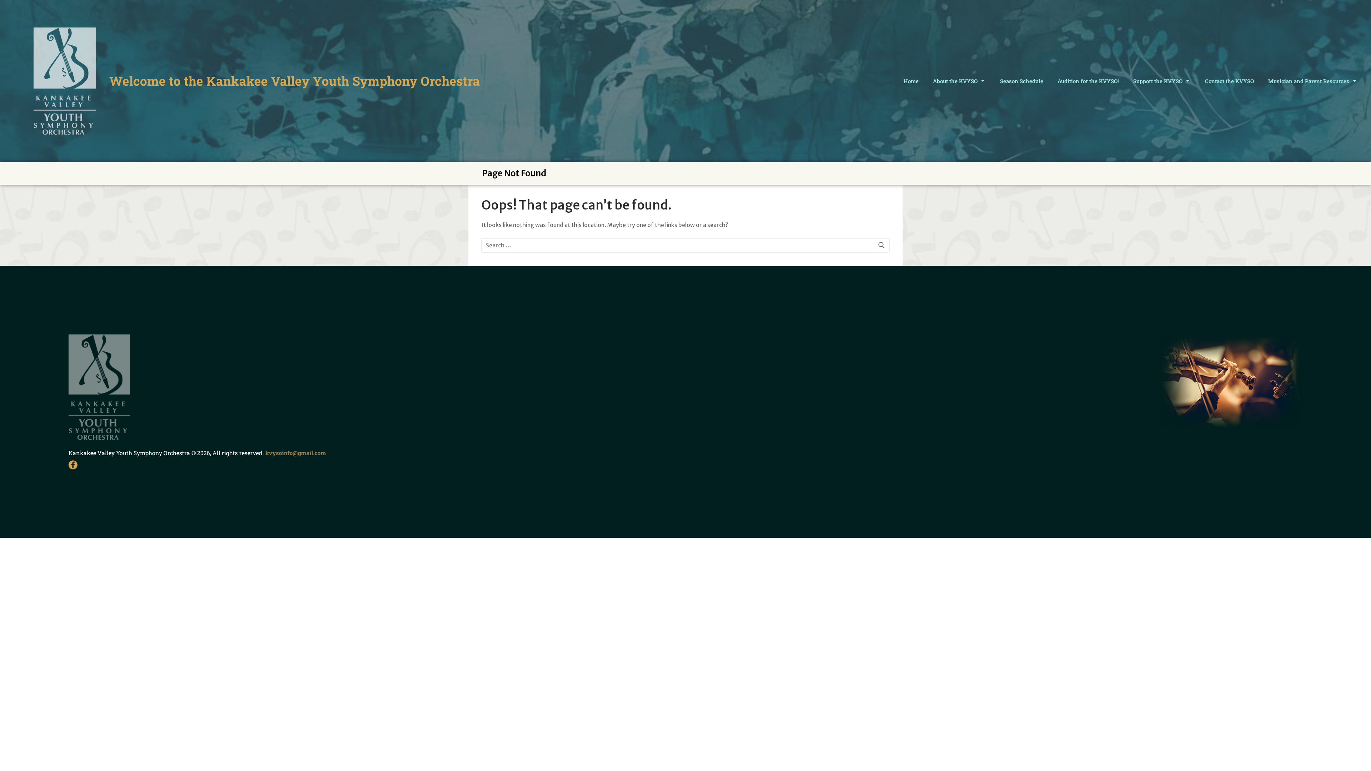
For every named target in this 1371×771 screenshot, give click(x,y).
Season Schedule (1021, 81)
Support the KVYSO (1157, 81)
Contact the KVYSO (1229, 81)
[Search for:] (685, 245)
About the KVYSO (955, 81)
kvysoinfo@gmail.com (295, 453)
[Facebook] (73, 464)
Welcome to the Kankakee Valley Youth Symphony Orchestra (294, 80)
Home (911, 81)
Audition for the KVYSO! (1088, 81)
